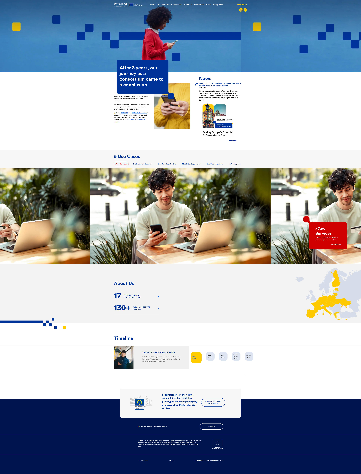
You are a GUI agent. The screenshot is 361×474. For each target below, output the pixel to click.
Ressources (199, 5)
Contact (211, 426)
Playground (218, 5)
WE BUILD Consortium (139, 113)
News (152, 5)
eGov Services (121, 164)
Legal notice (143, 460)
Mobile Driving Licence (191, 164)
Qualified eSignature (215, 164)
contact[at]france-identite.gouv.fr (154, 426)
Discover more (336, 244)
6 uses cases (176, 5)
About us (188, 5)
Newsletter (242, 5)
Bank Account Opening (142, 164)
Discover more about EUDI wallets (213, 402)
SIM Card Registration (167, 164)
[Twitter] (245, 10)
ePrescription (235, 164)
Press (208, 5)
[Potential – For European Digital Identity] (128, 4)
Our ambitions (163, 5)
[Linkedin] (241, 10)
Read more (232, 141)
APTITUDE (124, 113)
